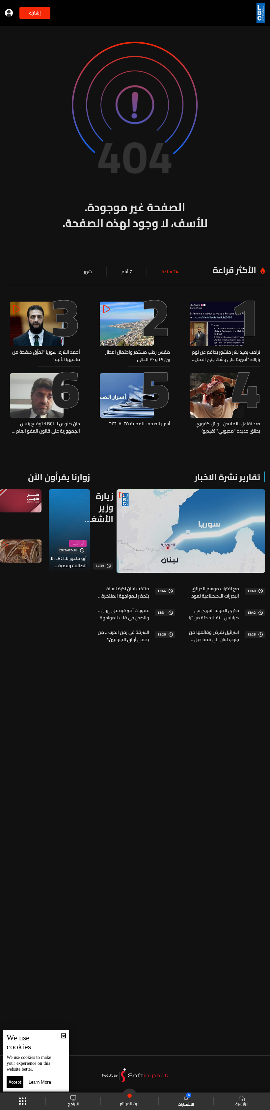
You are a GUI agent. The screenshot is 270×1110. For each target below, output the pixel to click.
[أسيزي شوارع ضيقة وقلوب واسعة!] (20, 563)
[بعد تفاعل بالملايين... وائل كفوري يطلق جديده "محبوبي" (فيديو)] (225, 404)
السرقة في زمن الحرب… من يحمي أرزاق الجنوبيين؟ (123, 636)
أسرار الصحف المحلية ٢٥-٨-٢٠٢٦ (139, 424)
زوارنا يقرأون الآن (59, 477)
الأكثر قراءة (234, 270)
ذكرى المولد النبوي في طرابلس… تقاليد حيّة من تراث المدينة (212, 614)
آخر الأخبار (77, 543)
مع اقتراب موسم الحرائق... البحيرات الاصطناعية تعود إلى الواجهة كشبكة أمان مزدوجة (214, 592)
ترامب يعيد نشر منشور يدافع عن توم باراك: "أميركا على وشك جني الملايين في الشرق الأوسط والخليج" (225, 355)
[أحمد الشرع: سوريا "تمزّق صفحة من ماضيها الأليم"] (45, 332)
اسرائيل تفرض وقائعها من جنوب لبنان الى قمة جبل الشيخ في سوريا (214, 636)
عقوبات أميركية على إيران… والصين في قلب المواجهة (123, 614)
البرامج (73, 1103)
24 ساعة (170, 271)
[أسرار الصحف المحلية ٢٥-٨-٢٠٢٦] (135, 404)
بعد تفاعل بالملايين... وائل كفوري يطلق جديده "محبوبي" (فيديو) (228, 427)
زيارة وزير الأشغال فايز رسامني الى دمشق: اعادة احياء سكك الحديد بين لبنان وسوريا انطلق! (97, 507)
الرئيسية (241, 1103)
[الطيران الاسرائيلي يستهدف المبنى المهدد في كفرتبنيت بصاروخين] (20, 507)
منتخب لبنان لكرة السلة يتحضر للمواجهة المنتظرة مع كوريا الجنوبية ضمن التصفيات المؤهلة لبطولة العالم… (124, 592)
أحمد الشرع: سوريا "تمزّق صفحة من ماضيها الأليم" (46, 355)
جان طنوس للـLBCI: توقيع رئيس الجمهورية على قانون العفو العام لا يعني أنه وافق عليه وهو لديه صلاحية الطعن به (46, 427)
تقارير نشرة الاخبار (227, 477)
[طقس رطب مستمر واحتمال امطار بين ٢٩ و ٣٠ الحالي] (135, 332)
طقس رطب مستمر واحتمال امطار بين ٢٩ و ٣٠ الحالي (137, 355)
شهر (88, 271)
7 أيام (127, 271)
